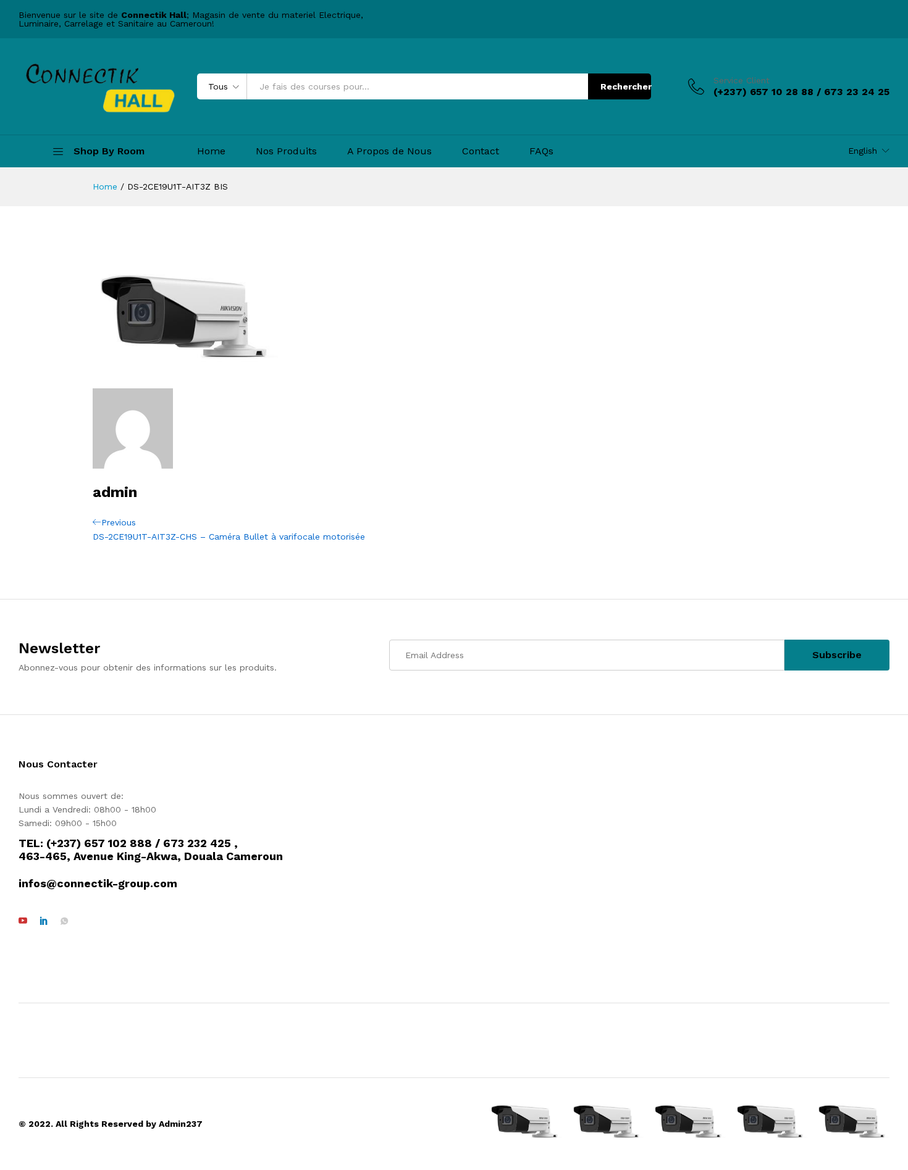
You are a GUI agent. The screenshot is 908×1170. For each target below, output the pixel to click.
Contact (480, 151)
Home (211, 151)
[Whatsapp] (64, 921)
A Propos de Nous (389, 151)
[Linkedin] (43, 921)
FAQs (541, 151)
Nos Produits (286, 151)
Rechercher (625, 86)
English (862, 150)
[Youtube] (22, 921)
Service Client (741, 80)
